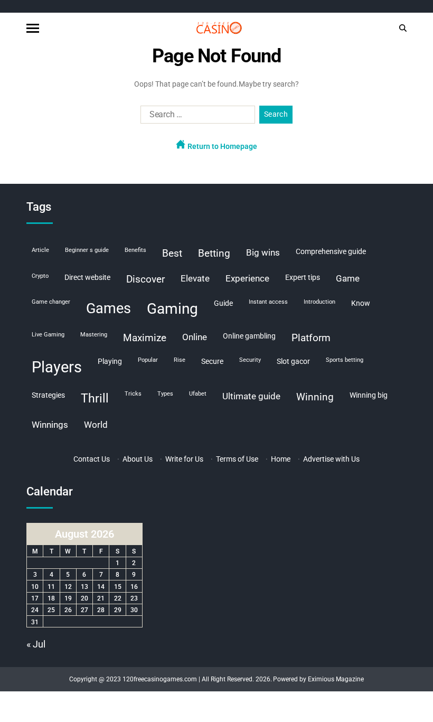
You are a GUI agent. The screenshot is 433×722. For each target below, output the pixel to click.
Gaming (172, 308)
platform (311, 338)
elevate (195, 278)
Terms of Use (237, 459)
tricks (133, 393)
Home (280, 459)
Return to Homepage (221, 146)
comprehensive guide (331, 251)
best (172, 253)
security (250, 360)
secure (212, 361)
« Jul (35, 644)
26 (68, 610)
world (96, 424)
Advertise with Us (331, 459)
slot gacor (293, 361)
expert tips (302, 277)
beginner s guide (87, 250)
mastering (93, 334)
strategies (48, 395)
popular (148, 360)
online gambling (249, 336)
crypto (40, 276)
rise (179, 360)
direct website (87, 277)
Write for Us (184, 459)
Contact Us (91, 459)
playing (110, 361)
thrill (95, 398)
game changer (51, 301)
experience (247, 278)
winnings (50, 424)
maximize (144, 338)
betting (214, 253)
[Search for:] (195, 117)
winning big (369, 395)
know (360, 303)
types (165, 393)
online (194, 337)
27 (84, 610)
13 (84, 586)
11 (51, 586)
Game (348, 278)
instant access (268, 301)
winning (315, 397)
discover (145, 279)
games (108, 308)
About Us (138, 459)
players (57, 367)
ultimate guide (251, 396)
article (40, 250)
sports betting (344, 360)
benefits (135, 250)
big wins (263, 252)
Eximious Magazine (336, 679)
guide (223, 303)
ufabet (197, 393)
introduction (319, 301)
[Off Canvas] (32, 28)
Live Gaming (48, 334)
